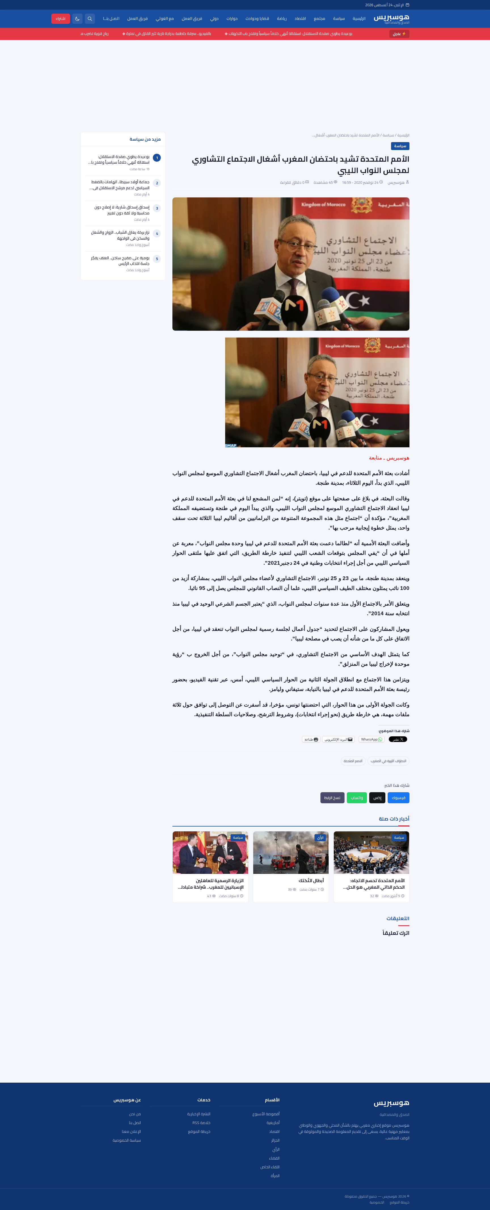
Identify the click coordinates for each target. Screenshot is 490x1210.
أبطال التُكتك (311, 880)
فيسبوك (398, 797)
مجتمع (319, 18)
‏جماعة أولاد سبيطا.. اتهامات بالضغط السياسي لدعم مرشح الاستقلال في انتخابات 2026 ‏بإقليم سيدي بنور (120, 187)
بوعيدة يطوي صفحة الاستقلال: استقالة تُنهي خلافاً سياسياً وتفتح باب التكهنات (316, 33)
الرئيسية (359, 18)
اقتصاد (300, 18)
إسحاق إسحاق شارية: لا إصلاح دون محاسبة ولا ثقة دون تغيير (121, 209)
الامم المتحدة (353, 761)
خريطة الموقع (199, 1131)
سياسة (339, 18)
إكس (377, 797)
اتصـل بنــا (111, 18)
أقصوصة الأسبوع (266, 1114)
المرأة (275, 1176)
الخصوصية (377, 1202)
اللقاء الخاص (270, 1167)
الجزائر (275, 1140)
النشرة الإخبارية (198, 1114)
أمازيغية (273, 1123)
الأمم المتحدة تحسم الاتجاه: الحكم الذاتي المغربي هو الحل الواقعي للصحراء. (376, 887)
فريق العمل (192, 18)
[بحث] (90, 19)
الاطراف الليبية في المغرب (388, 761)
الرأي (320, 837)
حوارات (232, 18)
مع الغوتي (165, 18)
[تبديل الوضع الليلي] (77, 19)
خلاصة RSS (201, 1123)
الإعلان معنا (131, 1131)
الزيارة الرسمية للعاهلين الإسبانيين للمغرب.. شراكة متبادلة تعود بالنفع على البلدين (211, 887)
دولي (214, 18)
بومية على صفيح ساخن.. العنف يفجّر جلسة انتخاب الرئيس (120, 260)
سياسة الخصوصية (127, 1140)
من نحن (135, 1114)
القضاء (274, 1158)
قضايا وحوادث (257, 18)
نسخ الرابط (332, 797)
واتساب (357, 797)
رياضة (282, 18)
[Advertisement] (245, 82)
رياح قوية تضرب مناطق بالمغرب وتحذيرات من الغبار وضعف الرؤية (83, 33)
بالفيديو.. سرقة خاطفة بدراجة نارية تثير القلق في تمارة (194, 33)
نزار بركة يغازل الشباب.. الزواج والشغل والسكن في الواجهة (120, 235)
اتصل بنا (135, 1123)
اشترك (61, 18)
